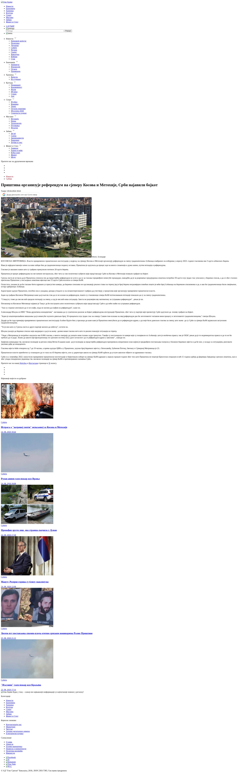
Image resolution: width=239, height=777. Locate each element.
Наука (13, 121)
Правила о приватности (16, 749)
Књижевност (16, 87)
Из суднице (16, 79)
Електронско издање (14, 733)
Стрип (13, 94)
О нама (9, 742)
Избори (14, 57)
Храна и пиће (17, 150)
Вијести (14, 77)
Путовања (15, 126)
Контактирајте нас (14, 725)
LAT (8, 26)
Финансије (15, 67)
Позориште (16, 85)
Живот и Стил (12, 22)
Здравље (14, 148)
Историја (15, 119)
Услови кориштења (14, 746)
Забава (9, 20)
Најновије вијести (18, 41)
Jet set (13, 133)
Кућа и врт (15, 153)
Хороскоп (15, 140)
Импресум (10, 753)
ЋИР (12, 26)
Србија (14, 48)
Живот (14, 155)
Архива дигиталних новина (18, 731)
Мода (13, 157)
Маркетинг (10, 727)
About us (9, 744)
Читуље (9, 729)
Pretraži (68, 31)
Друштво (15, 45)
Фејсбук (23, 363)
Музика (14, 92)
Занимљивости (17, 138)
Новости (9, 6)
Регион (14, 50)
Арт (12, 96)
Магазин (9, 17)
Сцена (13, 136)
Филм (13, 89)
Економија (10, 8)
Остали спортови (18, 109)
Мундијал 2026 (17, 111)
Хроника (10, 11)
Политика (15, 43)
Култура (9, 13)
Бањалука (15, 54)
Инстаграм (33, 363)
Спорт (8, 15)
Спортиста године (19, 113)
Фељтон (14, 128)
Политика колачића (14, 751)
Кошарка (14, 104)
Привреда (15, 65)
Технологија (16, 123)
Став (13, 59)
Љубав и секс (16, 142)
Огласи (14, 69)
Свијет (14, 52)
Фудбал (14, 102)
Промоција (15, 71)
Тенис (13, 106)
